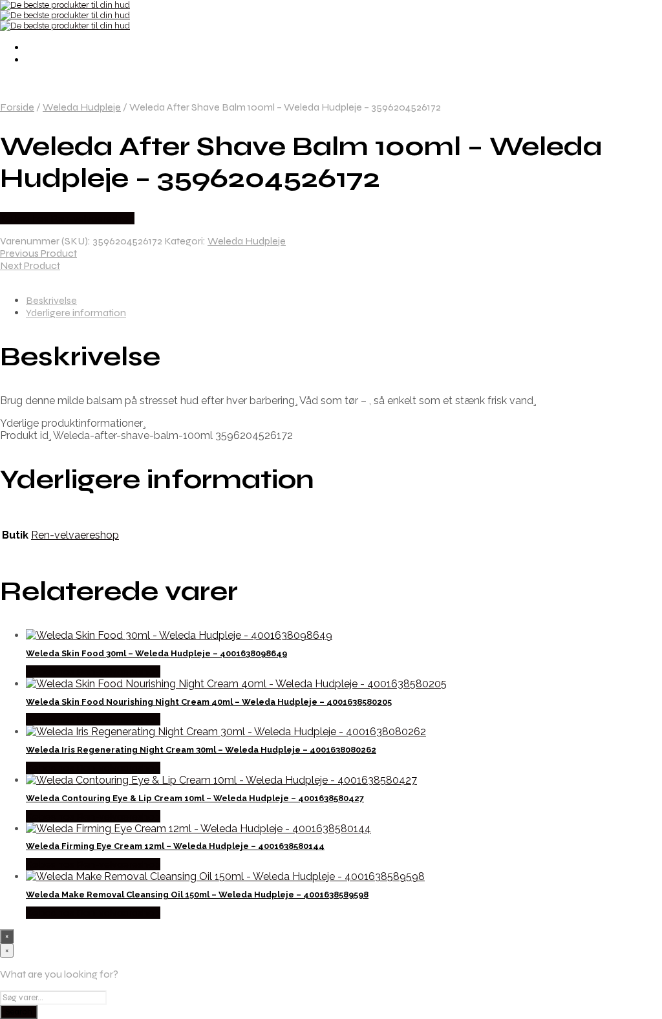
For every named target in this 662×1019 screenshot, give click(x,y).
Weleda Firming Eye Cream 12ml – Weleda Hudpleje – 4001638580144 (175, 846)
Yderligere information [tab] (76, 312)
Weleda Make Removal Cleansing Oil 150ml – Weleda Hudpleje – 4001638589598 (197, 894)
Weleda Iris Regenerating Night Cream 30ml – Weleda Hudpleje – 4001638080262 (201, 750)
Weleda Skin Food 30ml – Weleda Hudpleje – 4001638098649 (156, 653)
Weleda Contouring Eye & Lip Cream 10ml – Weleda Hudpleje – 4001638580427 (195, 798)
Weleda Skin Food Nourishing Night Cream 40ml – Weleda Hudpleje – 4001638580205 (209, 702)
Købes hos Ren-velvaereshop (67, 218)
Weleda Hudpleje (82, 107)
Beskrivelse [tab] (51, 300)
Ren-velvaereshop (75, 535)
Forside (17, 107)
